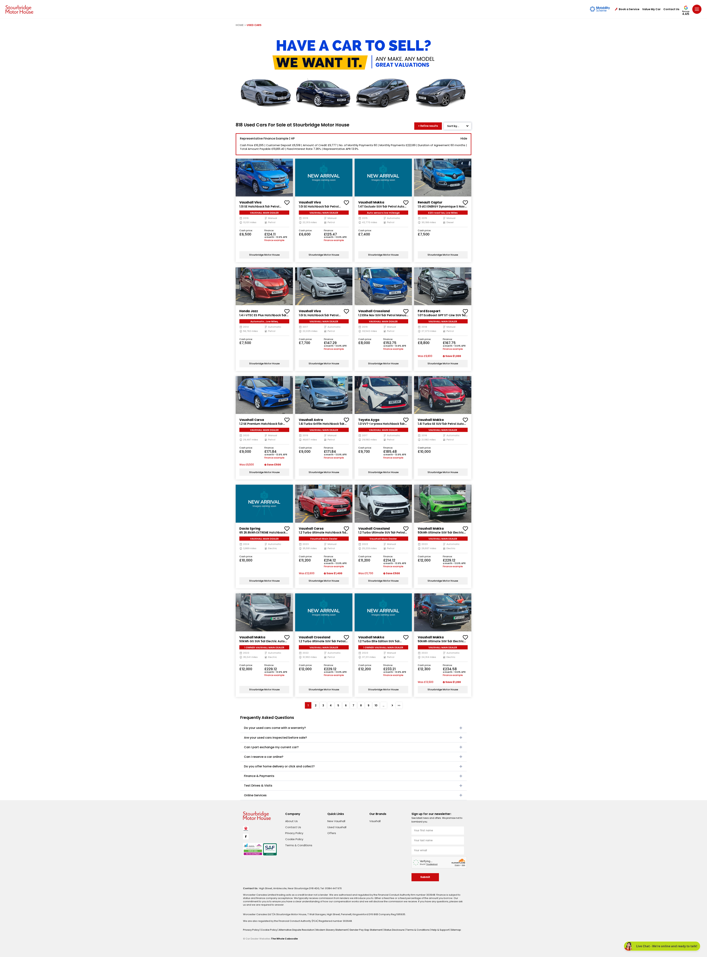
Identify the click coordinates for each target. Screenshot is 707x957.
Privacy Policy (294, 833)
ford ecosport (429, 311)
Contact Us (671, 9)
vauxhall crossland (374, 311)
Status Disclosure (394, 930)
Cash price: (246, 230)
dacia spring (249, 528)
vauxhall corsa (251, 420)
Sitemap (456, 930)
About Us (291, 821)
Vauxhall (375, 821)
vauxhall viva (250, 202)
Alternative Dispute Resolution (297, 930)
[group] (264, 177)
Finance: (269, 230)
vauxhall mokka (371, 202)
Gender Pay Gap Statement (366, 930)
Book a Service (629, 9)
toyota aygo (368, 420)
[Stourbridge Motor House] (19, 9)
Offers (331, 833)
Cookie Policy (294, 839)
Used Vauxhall (336, 827)
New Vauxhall (336, 821)
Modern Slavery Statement (332, 930)
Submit (425, 877)
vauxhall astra (311, 420)
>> (399, 705)
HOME (240, 25)
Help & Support (440, 930)
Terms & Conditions (298, 845)
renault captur (430, 202)
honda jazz (248, 311)
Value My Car (651, 9)
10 (376, 705)
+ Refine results (428, 126)
